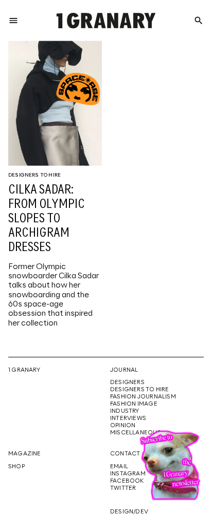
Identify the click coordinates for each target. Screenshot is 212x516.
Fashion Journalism (143, 397)
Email (119, 467)
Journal (124, 370)
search (198, 20)
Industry (124, 411)
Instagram (128, 474)
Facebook (127, 481)
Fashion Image (133, 404)
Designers (127, 382)
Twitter (123, 488)
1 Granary (24, 370)
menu (13, 20)
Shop (16, 467)
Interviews (128, 418)
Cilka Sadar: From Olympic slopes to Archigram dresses (46, 218)
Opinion (122, 426)
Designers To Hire (34, 175)
